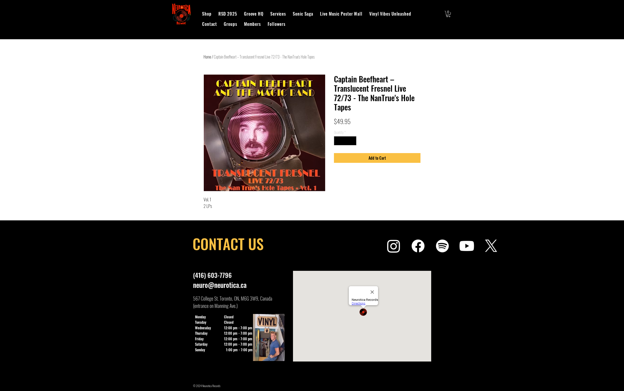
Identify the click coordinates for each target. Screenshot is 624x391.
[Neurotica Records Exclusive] (466, 245)
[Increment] (353, 141)
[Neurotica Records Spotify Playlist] (442, 245)
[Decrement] (338, 141)
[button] (448, 14)
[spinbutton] (345, 141)
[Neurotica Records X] (491, 245)
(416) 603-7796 (212, 275)
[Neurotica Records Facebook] (418, 245)
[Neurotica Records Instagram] (393, 245)
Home (207, 57)
